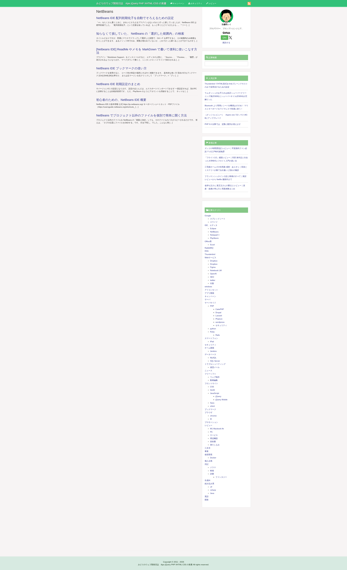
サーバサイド (210, 303)
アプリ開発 (209, 293)
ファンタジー (221, 477)
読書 (212, 474)
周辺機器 (214, 438)
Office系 (208, 241)
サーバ (207, 299)
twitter (212, 280)
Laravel (219, 316)
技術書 (213, 441)
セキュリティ (196, 3)
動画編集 (214, 380)
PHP (212, 306)
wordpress (220, 322)
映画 (212, 471)
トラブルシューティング (215, 364)
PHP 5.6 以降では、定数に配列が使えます (223, 124)
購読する (226, 43)
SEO (212, 277)
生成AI (207, 480)
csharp (213, 490)
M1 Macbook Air (217, 429)
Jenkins (213, 351)
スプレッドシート (217, 219)
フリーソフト (210, 374)
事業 (206, 451)
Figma (213, 267)
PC (211, 432)
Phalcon (219, 319)
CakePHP (220, 309)
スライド (214, 222)
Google (208, 216)
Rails (218, 335)
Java (212, 493)
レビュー (212, 3)
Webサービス (210, 257)
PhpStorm (214, 238)
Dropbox (213, 261)
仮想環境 (208, 454)
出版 (212, 283)
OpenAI (213, 274)
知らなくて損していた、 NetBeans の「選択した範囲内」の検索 (140, 33)
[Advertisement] (226, 529)
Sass (212, 403)
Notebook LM (216, 270)
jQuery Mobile (221, 399)
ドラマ (213, 467)
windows (208, 286)
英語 (206, 496)
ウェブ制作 (215, 377)
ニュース (208, 370)
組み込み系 (209, 483)
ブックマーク (210, 409)
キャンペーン (178, 3)
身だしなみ (215, 445)
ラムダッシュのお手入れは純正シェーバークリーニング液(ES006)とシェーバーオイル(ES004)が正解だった (226, 96)
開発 (206, 500)
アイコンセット (211, 290)
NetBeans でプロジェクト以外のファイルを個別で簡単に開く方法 (141, 115)
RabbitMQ (209, 248)
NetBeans (214, 232)
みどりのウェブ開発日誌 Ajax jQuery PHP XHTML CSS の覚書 (131, 3)
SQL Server (215, 361)
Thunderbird (210, 254)
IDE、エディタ (211, 225)
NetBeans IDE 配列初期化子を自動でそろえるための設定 (135, 18)
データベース (210, 354)
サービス (214, 435)
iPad (212, 341)
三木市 (207, 448)
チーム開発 (209, 348)
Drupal (218, 312)
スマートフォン (211, 338)
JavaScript (214, 393)
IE (211, 419)
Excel (212, 245)
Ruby (212, 332)
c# (211, 487)
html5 (212, 390)
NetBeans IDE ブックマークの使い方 (121, 68)
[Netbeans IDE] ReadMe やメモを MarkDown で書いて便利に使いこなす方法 (146, 51)
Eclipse (213, 228)
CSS (212, 387)
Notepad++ (215, 235)
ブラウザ (208, 412)
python (213, 329)
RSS (206, 251)
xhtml (212, 406)
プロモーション (211, 422)
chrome (213, 416)
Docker (213, 458)
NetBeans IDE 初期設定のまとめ (118, 84)
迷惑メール (215, 367)
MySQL (213, 358)
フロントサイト (211, 383)
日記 (206, 464)
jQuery (218, 396)
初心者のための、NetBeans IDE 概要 (121, 99)
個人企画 (208, 461)
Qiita (224, 37)
